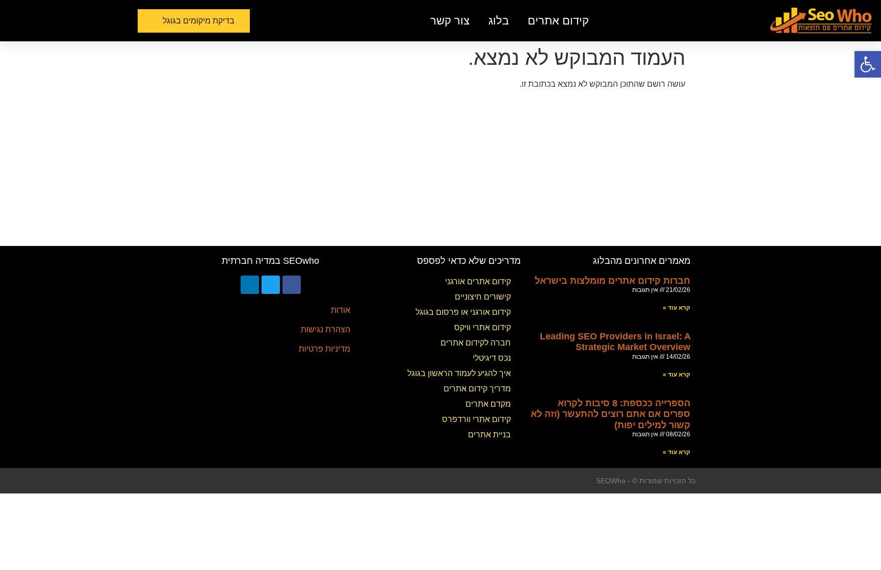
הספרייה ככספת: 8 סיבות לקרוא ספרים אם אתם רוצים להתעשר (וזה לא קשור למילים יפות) (610, 414)
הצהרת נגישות (325, 329)
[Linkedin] (250, 285)
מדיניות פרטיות (324, 348)
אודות (340, 310)
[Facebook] (291, 285)
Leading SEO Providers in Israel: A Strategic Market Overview (615, 342)
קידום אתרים (558, 20)
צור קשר (450, 20)
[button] (194, 21)
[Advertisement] (440, 169)
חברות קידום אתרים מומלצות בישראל (612, 281)
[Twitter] (271, 285)
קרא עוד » (676, 307)
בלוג (498, 20)
